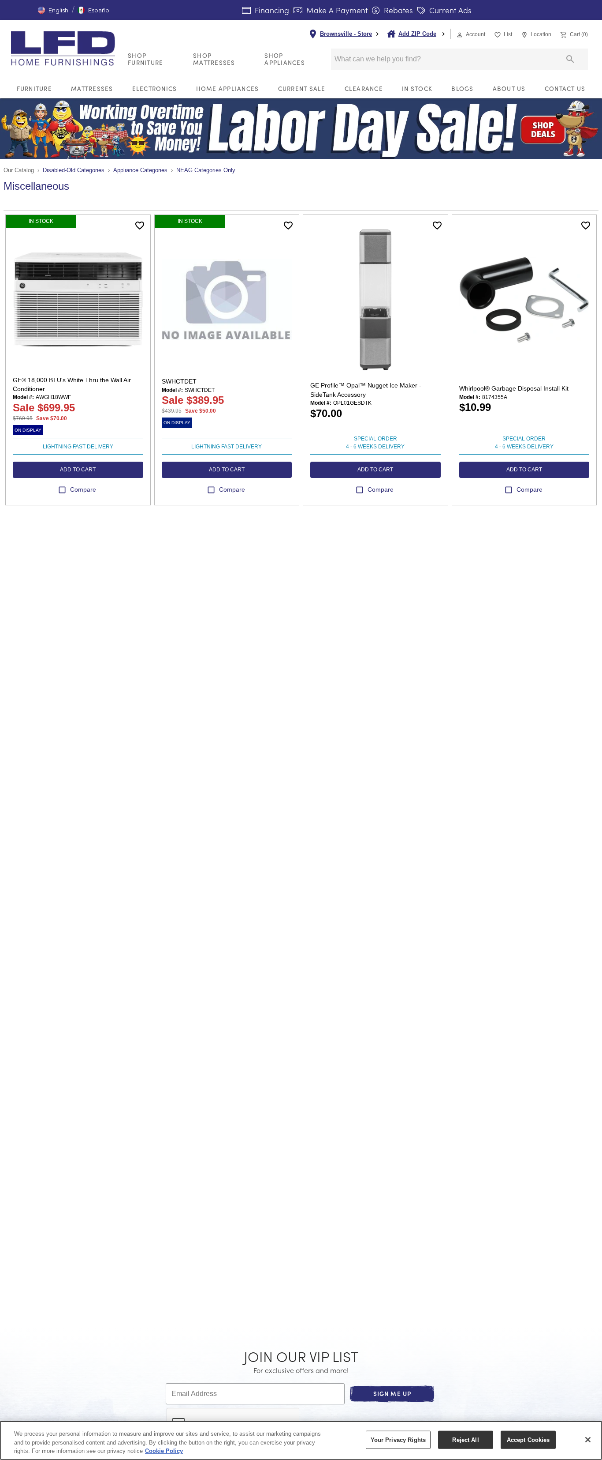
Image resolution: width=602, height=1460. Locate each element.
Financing (271, 10)
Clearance (364, 88)
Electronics (154, 88)
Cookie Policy (164, 1451)
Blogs (462, 88)
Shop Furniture (145, 59)
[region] (301, 1440)
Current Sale (302, 88)
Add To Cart (78, 470)
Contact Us (565, 88)
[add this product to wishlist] (139, 225)
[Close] (588, 1439)
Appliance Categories (140, 170)
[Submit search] (570, 59)
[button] (53, 10)
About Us (509, 88)
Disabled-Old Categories (73, 170)
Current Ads (449, 10)
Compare (83, 489)
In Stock (417, 88)
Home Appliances (227, 88)
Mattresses (92, 88)
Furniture (34, 88)
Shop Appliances (284, 59)
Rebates (397, 10)
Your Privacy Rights (398, 1439)
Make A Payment (336, 10)
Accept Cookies (528, 1439)
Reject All (465, 1439)
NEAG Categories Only (205, 170)
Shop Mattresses (214, 59)
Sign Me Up (392, 1393)
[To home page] (66, 48)
